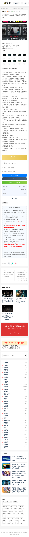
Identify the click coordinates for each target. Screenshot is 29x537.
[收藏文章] (9, 263)
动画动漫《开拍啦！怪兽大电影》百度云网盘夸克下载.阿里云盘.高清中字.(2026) (19, 490)
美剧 (14, 11)
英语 (4, 523)
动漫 (20, 508)
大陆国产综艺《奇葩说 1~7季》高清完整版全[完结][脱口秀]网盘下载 (19, 466)
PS (11, 506)
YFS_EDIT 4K (21, 506)
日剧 (8, 518)
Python (15, 506)
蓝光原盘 (8, 523)
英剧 (24, 520)
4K (3, 501)
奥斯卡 (20, 511)
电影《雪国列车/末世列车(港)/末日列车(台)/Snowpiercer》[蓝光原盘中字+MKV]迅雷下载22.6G (7, 316)
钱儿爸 (13, 523)
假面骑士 (15, 508)
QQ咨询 (15, 198)
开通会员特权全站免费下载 (14, 182)
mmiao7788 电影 (6, 506)
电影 (7, 520)
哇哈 (4, 532)
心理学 (18, 513)
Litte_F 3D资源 (9, 501)
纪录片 (16, 520)
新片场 (4, 518)
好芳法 (14, 513)
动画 (23, 508)
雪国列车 (5, 202)
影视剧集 (15, 8)
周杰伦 (16, 511)
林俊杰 (17, 518)
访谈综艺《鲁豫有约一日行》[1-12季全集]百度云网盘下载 (19, 458)
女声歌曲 (9, 513)
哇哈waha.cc (9, 8)
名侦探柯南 (11, 511)
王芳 (4, 520)
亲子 (11, 508)
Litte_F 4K (15, 501)
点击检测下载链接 (14, 175)
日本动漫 (12, 518)
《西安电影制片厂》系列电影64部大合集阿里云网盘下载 (8, 274)
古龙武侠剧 (5, 511)
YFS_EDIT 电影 (6, 508)
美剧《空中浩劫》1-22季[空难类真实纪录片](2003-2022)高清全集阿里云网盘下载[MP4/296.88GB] (21, 276)
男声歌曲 (11, 520)
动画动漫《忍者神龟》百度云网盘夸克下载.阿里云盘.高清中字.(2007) (19, 482)
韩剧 (17, 523)
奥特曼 (4, 513)
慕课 (22, 513)
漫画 (21, 518)
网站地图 (20, 532)
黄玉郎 (21, 523)
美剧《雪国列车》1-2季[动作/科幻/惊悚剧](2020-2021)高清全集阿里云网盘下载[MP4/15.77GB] (14, 254)
